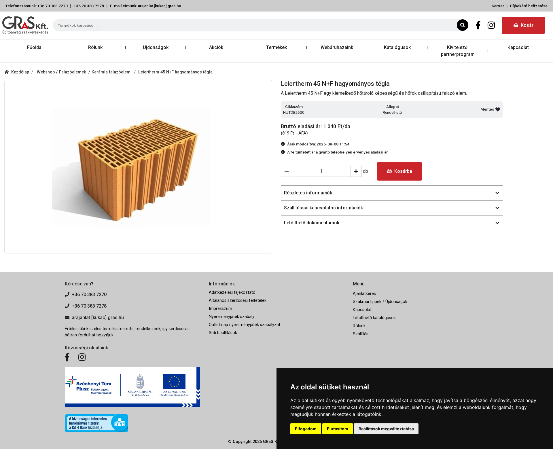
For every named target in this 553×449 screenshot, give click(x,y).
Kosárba (403, 171)
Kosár (527, 25)
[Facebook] (478, 25)
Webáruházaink (337, 47)
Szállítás (360, 333)
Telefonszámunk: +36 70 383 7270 (36, 5)
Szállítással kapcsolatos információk (323, 208)
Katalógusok (397, 47)
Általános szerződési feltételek (237, 300)
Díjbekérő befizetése (529, 5)
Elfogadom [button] (306, 428)
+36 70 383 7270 (89, 294)
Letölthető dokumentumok (311, 223)
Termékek (276, 47)
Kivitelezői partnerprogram (458, 51)
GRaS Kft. (272, 441)
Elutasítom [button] (337, 428)
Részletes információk (308, 193)
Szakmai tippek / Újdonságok (380, 301)
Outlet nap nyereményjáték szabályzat (244, 324)
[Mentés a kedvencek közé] (497, 109)
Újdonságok (155, 47)
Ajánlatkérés (364, 293)
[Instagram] (491, 25)
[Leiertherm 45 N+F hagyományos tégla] (138, 166)
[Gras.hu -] (25, 25)
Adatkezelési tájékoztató (232, 292)
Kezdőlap (20, 72)
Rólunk (95, 47)
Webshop (46, 72)
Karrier (498, 5)
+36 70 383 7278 (89, 5)
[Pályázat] (132, 387)
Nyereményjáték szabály (231, 316)
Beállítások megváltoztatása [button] (386, 428)
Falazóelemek (73, 72)
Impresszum (220, 308)
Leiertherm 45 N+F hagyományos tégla (175, 72)
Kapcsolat (518, 47)
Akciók (216, 47)
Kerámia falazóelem (112, 72)
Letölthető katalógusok (374, 317)
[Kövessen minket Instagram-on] (82, 357)
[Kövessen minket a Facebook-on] (67, 357)
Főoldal (35, 47)
